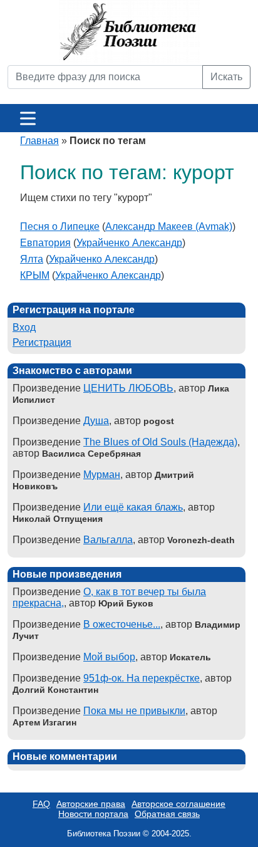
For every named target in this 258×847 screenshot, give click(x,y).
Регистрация (42, 342)
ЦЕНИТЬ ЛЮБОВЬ (128, 388)
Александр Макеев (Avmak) (168, 226)
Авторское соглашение (178, 804)
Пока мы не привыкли (134, 710)
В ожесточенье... (121, 624)
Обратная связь (167, 814)
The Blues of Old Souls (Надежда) (160, 442)
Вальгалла (108, 539)
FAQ (41, 804)
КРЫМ (34, 275)
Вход (24, 327)
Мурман (101, 474)
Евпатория (45, 242)
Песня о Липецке (60, 226)
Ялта (31, 259)
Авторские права (90, 804)
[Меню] (28, 118)
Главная (39, 140)
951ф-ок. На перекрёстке (141, 678)
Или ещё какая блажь (133, 507)
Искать (226, 76)
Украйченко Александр (129, 242)
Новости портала (93, 814)
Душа (96, 420)
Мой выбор (109, 657)
